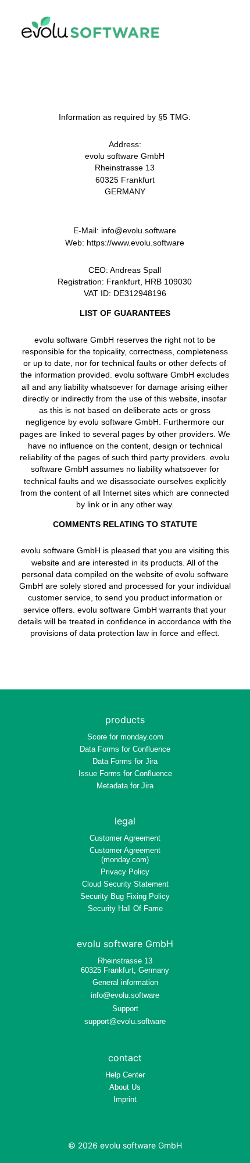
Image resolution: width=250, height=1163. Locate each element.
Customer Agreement (125, 838)
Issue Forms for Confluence (125, 773)
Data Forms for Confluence (125, 749)
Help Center (125, 1074)
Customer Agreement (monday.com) (125, 855)
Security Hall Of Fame (125, 908)
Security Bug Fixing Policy (125, 896)
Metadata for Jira (125, 785)
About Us (125, 1087)
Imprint (125, 1099)
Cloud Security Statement (125, 884)
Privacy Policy (125, 871)
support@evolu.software (125, 1021)
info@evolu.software (125, 995)
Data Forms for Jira (125, 761)
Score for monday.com (125, 736)
